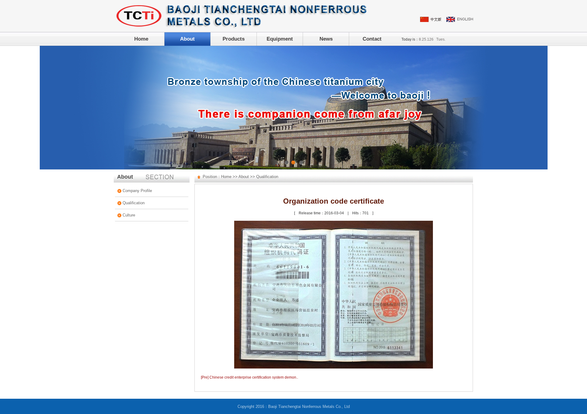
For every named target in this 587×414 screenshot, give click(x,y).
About (187, 39)
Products (234, 39)
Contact (372, 39)
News (326, 39)
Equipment (280, 39)
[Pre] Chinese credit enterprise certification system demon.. (249, 377)
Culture (129, 215)
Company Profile (137, 190)
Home (141, 39)
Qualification (134, 203)
